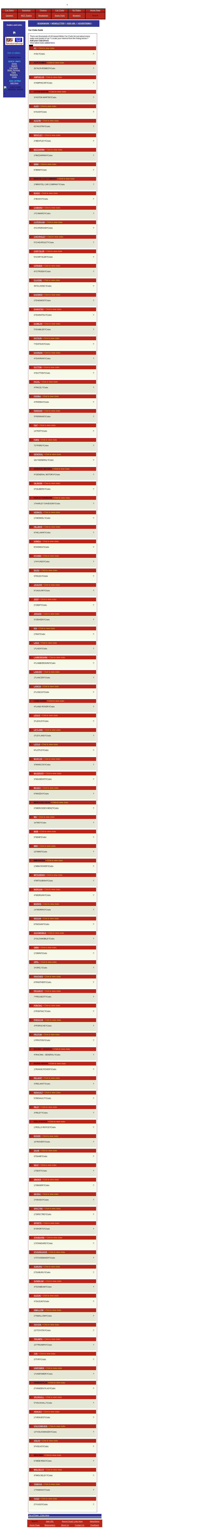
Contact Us (79, 1525)
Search (14, 66)
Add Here (14, 83)
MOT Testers (26, 16)
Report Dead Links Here (72, 1521)
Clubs (14, 77)
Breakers (76, 16)
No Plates (76, 10)
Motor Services (13, 70)
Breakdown (43, 16)
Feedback (94, 1525)
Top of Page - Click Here (38, 1515)
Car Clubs (59, 10)
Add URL (50, 1521)
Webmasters (50, 1525)
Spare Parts (60, 16)
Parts (14, 72)
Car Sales (9, 10)
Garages (9, 16)
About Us (65, 1525)
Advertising (94, 1521)
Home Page (95, 10)
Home (14, 64)
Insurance (26, 10)
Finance (43, 10)
